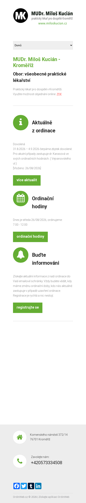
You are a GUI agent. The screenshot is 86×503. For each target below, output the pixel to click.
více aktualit (27, 180)
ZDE (59, 94)
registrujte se (28, 307)
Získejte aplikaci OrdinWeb (54, 496)
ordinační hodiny (30, 236)
